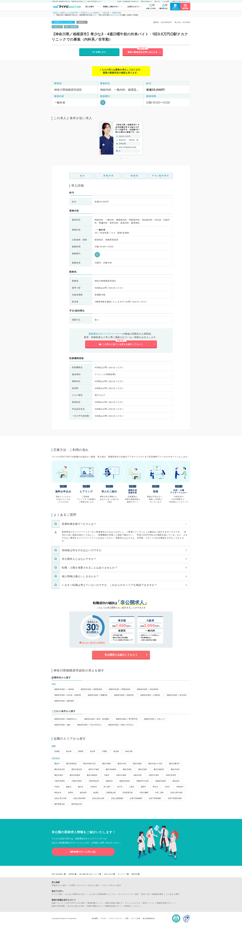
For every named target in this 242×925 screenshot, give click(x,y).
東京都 (116, 751)
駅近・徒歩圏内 (71, 27)
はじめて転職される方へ (76, 894)
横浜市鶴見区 (71, 763)
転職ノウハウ (57, 903)
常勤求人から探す (59, 885)
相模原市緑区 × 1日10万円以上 (89, 725)
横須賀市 (176, 781)
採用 (126, 918)
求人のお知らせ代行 (76, 906)
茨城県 (57, 751)
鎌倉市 (68, 787)
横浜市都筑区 (92, 775)
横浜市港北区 (76, 769)
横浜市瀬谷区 (159, 769)
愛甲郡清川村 (76, 804)
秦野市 (143, 787)
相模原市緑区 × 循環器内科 (91, 689)
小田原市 (93, 787)
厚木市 (155, 787)
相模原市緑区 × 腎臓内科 (98, 695)
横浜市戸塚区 (94, 769)
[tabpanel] (121, 138)
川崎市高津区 (170, 775)
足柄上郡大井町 (60, 798)
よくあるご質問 (172, 894)
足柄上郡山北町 (98, 798)
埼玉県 (92, 751)
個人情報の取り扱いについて (89, 874)
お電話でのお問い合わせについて (180, 1)
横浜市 (57, 763)
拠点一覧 (157, 1)
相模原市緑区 (116, 12)
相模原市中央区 (143, 781)
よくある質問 (165, 1)
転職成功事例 (157, 894)
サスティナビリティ (116, 918)
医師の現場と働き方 (113, 903)
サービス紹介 (57, 894)
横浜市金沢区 (59, 769)
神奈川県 (106, 12)
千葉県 (104, 751)
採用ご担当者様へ (58, 874)
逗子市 (119, 787)
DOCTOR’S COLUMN (75, 903)
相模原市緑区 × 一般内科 (64, 689)
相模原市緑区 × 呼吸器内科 (119, 689)
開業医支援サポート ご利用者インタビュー (123, 906)
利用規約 (72, 874)
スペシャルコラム (132, 903)
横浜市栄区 (175, 769)
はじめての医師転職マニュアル (102, 894)
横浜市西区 (106, 763)
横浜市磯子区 (174, 763)
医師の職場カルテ (94, 906)
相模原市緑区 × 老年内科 (177, 695)
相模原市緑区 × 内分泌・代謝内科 (67, 695)
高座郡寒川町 (127, 792)
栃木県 (68, 751)
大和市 (167, 787)
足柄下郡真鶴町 (155, 798)
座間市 (70, 792)
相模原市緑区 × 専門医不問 (126, 719)
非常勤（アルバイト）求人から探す (84, 885)
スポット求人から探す (111, 885)
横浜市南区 (137, 763)
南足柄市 (83, 792)
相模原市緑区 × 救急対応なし (66, 719)
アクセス (103, 918)
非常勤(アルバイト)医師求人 (90, 12)
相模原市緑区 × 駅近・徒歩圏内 (96, 719)
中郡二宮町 (159, 792)
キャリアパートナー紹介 (128, 894)
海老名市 (57, 792)
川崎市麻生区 (94, 781)
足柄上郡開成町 (117, 798)
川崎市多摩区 (59, 781)
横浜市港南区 (111, 769)
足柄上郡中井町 (176, 792)
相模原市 (109, 781)
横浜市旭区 (127, 769)
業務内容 (108, 175)
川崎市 (106, 775)
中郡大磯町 (144, 792)
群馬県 (80, 751)
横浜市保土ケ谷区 (155, 763)
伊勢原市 (179, 787)
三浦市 (131, 787)
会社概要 (95, 918)
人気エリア (57, 27)
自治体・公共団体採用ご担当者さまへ (128, 1)
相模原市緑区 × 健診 (62, 725)
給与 (82, 175)
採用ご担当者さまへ (146, 1)
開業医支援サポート (165, 903)
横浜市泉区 (58, 775)
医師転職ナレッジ (95, 903)
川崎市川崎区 (121, 775)
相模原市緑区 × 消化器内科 (147, 689)
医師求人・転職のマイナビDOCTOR (65, 12)
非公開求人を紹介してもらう (121, 654)
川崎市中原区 (153, 775)
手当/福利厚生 (160, 175)
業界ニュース (148, 903)
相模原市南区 (160, 781)
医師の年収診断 (58, 906)
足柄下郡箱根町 (136, 798)
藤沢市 (80, 787)
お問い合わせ (108, 874)
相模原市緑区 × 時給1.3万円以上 (121, 725)
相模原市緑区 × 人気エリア (154, 719)
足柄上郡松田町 (79, 798)
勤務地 (135, 175)
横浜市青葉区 (75, 775)
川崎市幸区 (137, 775)
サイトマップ (122, 874)
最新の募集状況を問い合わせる (143, 52)
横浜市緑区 (142, 769)
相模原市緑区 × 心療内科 (150, 695)
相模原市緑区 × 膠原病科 (64, 701)
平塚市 (57, 787)
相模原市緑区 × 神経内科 (124, 695)
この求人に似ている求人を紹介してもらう (122, 344)
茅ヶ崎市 (107, 787)
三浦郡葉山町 (110, 792)
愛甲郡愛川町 (59, 804)
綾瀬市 (96, 792)
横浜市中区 (122, 763)
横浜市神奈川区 (89, 763)
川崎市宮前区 (76, 781)
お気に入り (101, 52)
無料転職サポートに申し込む (83, 851)
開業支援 (135, 874)
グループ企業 (135, 918)
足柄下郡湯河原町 (175, 798)
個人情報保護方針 (149, 918)
